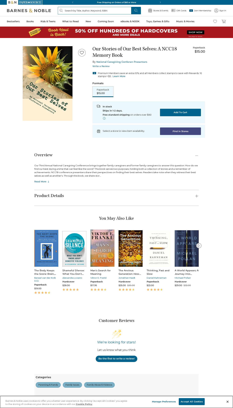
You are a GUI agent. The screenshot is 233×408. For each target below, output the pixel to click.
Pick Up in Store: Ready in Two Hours (22, 226)
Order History (12, 131)
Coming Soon (8, 111)
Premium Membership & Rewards (30, 359)
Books (6, 97)
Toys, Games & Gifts (13, 118)
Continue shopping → (13, 42)
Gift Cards (11, 142)
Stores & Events (15, 136)
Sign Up (5, 30)
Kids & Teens (9, 101)
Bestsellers (7, 94)
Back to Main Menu (13, 153)
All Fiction (21, 384)
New (4, 108)
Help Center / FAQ (22, 364)
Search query (13, 61)
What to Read (9, 104)
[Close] (4, 55)
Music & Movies (11, 121)
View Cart (7, 13)
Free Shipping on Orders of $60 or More (23, 214)
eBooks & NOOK (11, 114)
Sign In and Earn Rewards (22, 349)
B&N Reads (12, 126)
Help (8, 147)
